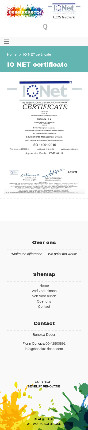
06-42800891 (55, 343)
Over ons (44, 301)
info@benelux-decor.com (44, 349)
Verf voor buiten (44, 296)
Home (11, 54)
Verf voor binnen (44, 291)
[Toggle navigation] (6, 41)
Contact (44, 306)
